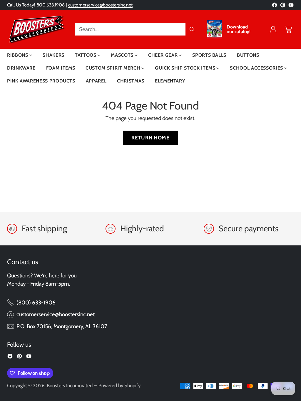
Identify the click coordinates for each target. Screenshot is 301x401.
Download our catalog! (238, 29)
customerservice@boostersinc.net (100, 5)
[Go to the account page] (273, 29)
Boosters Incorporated (70, 385)
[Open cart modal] (288, 29)
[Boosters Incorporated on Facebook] (274, 6)
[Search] (191, 29)
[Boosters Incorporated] (36, 29)
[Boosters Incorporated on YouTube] (291, 6)
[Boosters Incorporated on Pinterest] (283, 6)
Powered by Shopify (119, 385)
